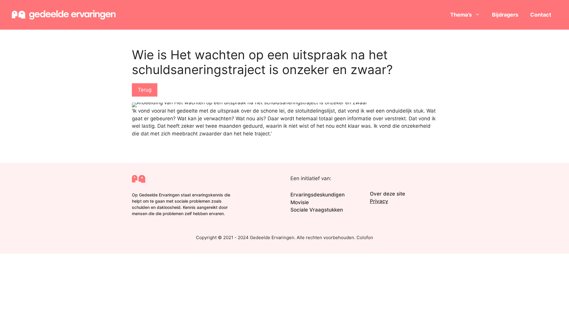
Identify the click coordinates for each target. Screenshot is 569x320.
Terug (144, 90)
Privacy (379, 201)
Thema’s (461, 15)
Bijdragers (505, 15)
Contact (540, 15)
